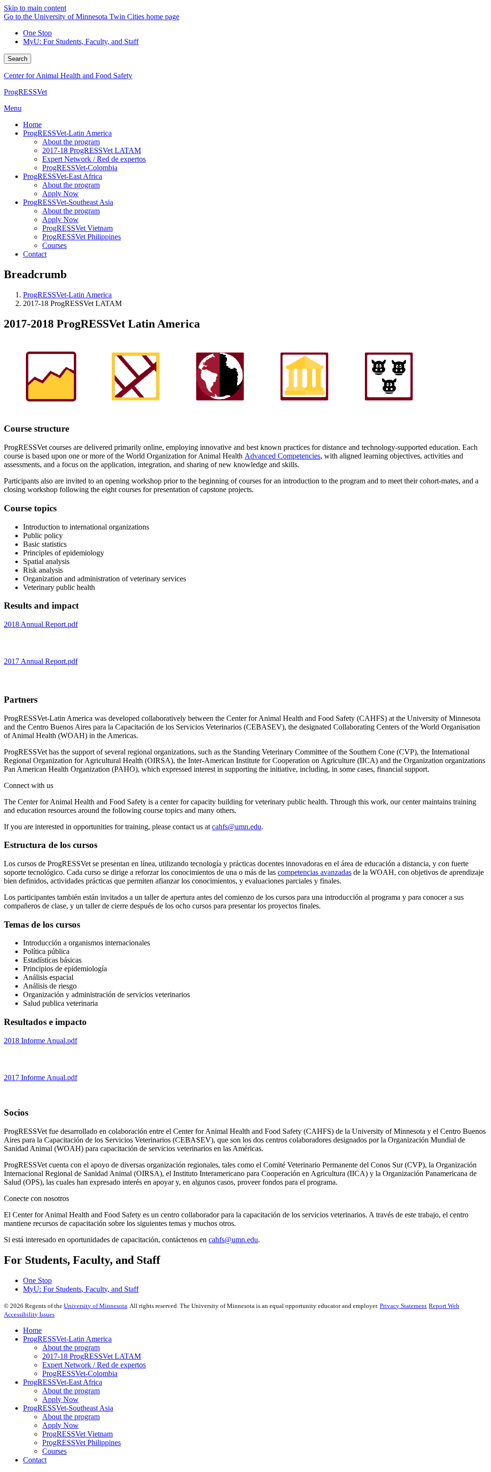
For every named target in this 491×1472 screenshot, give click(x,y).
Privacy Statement (403, 1305)
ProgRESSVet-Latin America (67, 295)
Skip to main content (35, 8)
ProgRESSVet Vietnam (77, 1434)
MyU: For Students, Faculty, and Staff (81, 41)
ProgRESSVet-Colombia (79, 1373)
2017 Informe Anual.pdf (40, 1077)
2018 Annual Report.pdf (41, 624)
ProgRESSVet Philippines (81, 1442)
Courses (54, 1451)
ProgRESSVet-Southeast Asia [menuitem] (68, 202)
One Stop (37, 33)
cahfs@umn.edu (236, 827)
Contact (35, 1460)
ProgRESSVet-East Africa (62, 1382)
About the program (71, 1347)
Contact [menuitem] (35, 254)
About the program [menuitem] (71, 142)
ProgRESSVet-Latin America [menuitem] (67, 133)
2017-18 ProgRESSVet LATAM (91, 1356)
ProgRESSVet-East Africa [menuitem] (62, 176)
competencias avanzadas (314, 872)
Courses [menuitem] (54, 245)
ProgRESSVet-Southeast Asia (68, 1408)
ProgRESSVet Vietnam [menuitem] (77, 228)
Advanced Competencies (282, 456)
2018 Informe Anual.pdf (40, 1040)
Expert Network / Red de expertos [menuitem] (94, 159)
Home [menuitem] (32, 124)
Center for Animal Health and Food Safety (68, 75)
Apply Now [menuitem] (60, 193)
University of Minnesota (95, 1305)
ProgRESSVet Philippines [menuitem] (81, 237)
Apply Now (60, 1399)
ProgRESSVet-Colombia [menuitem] (79, 168)
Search (17, 58)
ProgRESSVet (25, 92)
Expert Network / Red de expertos (94, 1365)
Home (32, 1330)
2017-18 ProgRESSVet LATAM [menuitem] (91, 150)
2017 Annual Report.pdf (41, 661)
